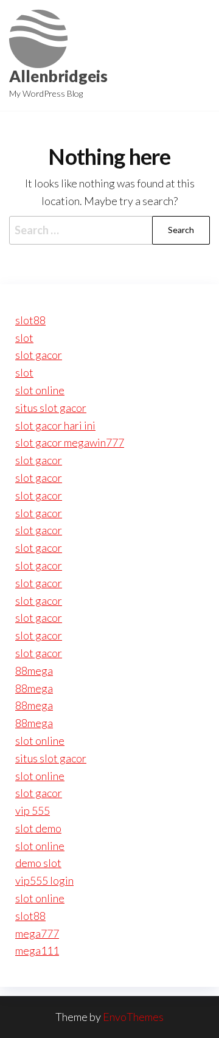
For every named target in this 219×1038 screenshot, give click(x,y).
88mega (34, 670)
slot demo (38, 828)
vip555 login (44, 880)
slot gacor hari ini (55, 425)
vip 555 (32, 810)
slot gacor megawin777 (69, 442)
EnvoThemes (133, 1016)
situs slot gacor (50, 407)
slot (24, 337)
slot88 (30, 320)
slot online (39, 390)
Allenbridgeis (58, 76)
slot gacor (38, 354)
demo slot (38, 862)
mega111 (37, 950)
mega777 (37, 933)
